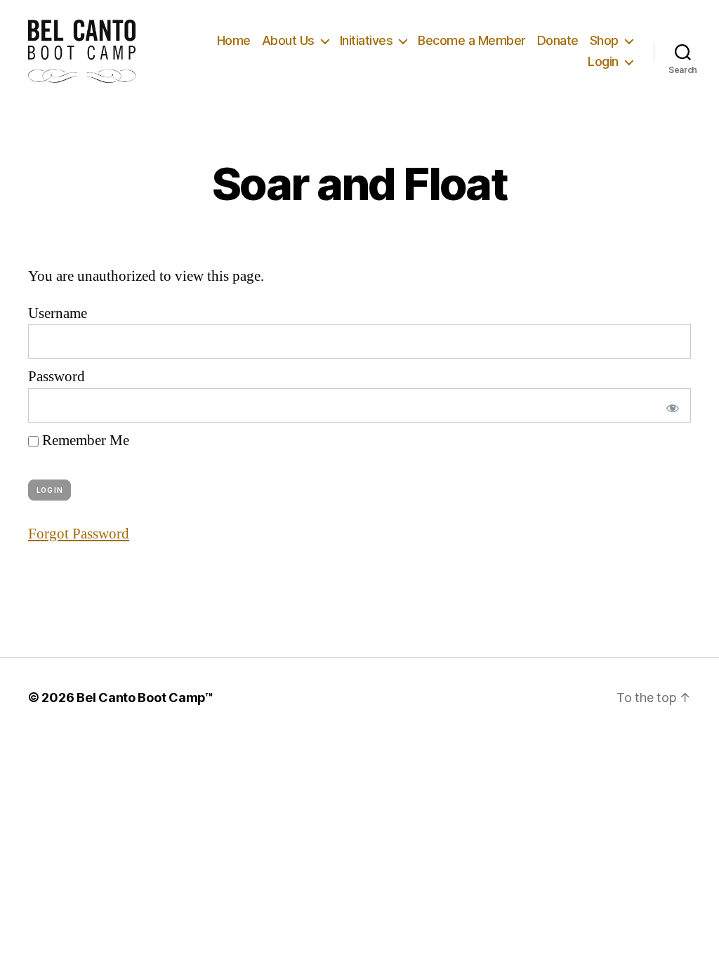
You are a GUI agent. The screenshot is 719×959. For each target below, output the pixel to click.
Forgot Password (78, 533)
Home (234, 40)
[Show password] (670, 405)
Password (56, 376)
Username (57, 313)
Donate (558, 40)
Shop (604, 40)
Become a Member (472, 40)
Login (603, 61)
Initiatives (366, 40)
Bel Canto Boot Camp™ (145, 697)
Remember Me (84, 440)
